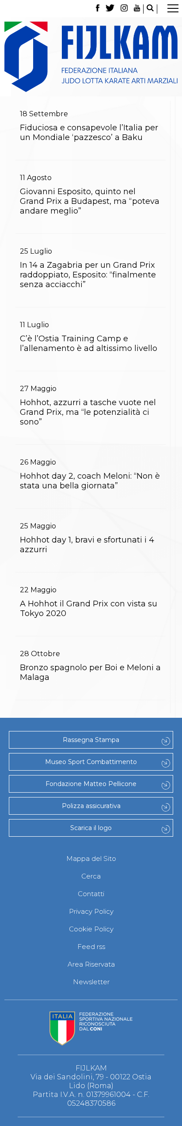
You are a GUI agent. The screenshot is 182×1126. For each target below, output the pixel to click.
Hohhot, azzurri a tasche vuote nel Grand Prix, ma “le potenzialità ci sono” (88, 412)
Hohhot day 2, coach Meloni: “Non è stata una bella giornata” (90, 481)
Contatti (91, 894)
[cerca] (150, 9)
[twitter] (110, 9)
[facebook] (97, 9)
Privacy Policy (91, 911)
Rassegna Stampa (91, 740)
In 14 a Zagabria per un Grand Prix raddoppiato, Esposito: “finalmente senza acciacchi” (88, 274)
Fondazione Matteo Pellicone (91, 784)
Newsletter (91, 982)
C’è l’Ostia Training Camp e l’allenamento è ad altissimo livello (88, 343)
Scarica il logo (91, 828)
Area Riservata (91, 964)
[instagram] (124, 9)
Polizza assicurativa (91, 806)
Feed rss (91, 946)
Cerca (91, 876)
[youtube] (137, 9)
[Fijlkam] (91, 57)
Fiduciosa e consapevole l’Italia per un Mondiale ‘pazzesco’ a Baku (89, 132)
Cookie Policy (91, 929)
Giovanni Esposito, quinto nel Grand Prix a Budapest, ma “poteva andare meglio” (89, 201)
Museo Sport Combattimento (91, 762)
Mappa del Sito (91, 858)
